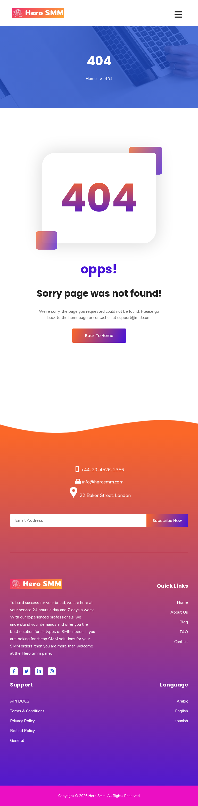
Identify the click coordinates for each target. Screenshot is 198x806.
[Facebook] (14, 671)
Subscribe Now (167, 520)
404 (109, 79)
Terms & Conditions (27, 711)
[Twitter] (26, 671)
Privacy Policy (22, 721)
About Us (179, 612)
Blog (183, 622)
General (17, 740)
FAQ (184, 632)
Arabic (182, 701)
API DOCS (19, 701)
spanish (181, 721)
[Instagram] (52, 671)
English (181, 711)
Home (91, 78)
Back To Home (99, 335)
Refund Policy (22, 731)
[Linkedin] (39, 671)
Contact (181, 642)
